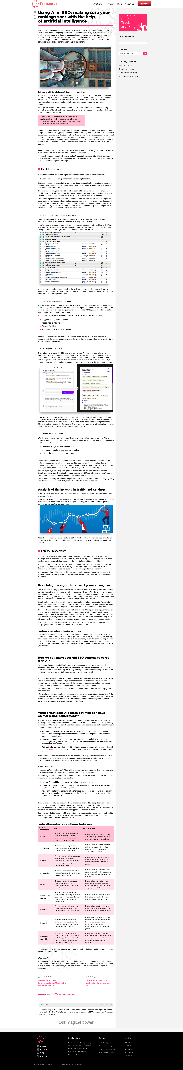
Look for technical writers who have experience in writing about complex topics (97, 983)
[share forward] (35, 12)
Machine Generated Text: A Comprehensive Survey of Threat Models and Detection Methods (52, 983)
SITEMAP (44, 1056)
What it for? (98, 4)
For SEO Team (128, 1046)
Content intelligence (125, 65)
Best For (127, 1038)
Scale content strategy (105, 1046)
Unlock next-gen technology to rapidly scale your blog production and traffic (79, 1044)
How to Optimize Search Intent (77, 1048)
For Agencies (128, 1059)
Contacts (43, 1049)
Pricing (111, 4)
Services (102, 1038)
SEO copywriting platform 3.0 (128, 76)
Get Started (144, 4)
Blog (119, 4)
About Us (129, 4)
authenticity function (57, 749)
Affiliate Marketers (129, 1042)
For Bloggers (128, 1055)
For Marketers (128, 1052)
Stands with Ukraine (74, 1055)
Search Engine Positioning (128, 73)
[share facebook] (35, 15)
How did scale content (126, 69)
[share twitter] (35, 19)
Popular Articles (74, 1038)
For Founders (128, 1049)
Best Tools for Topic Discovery (77, 1051)
